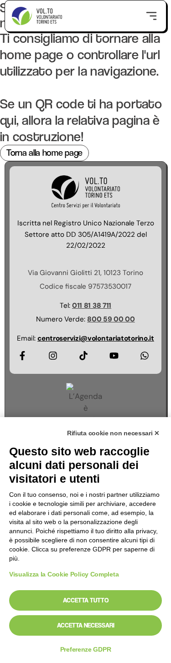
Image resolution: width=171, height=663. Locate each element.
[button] (151, 16)
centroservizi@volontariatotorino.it (95, 338)
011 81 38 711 (91, 305)
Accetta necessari (85, 625)
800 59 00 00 (111, 319)
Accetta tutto (86, 600)
